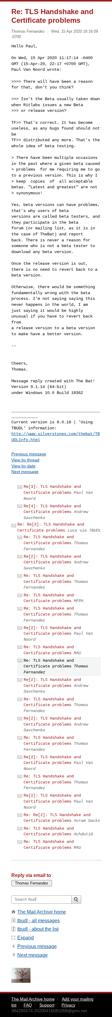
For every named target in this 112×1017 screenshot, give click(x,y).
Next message (25, 471)
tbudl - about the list (38, 929)
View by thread (25, 460)
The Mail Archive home (41, 911)
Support (46, 1005)
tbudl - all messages (38, 920)
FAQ (28, 1005)
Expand (25, 937)
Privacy (68, 1005)
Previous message (28, 454)
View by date (23, 466)
